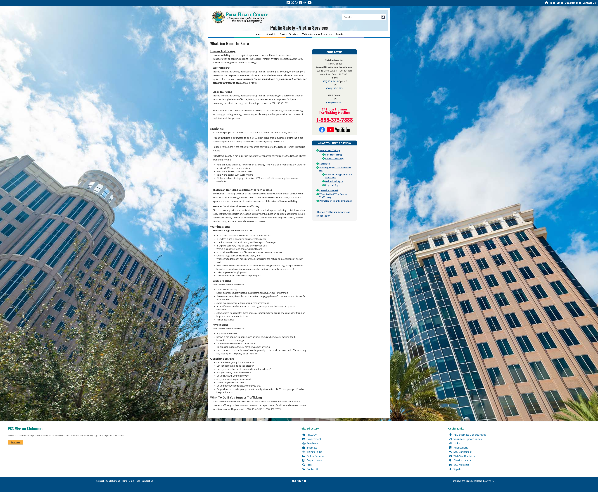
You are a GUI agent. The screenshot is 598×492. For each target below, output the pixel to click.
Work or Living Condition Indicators (338, 176)
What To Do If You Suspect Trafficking (334, 196)
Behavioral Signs (334, 181)
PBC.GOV (311, 434)
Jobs (552, 3)
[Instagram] (296, 2)
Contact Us (589, 3)
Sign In (457, 469)
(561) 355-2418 (330, 81)
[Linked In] (288, 2)
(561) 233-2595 (334, 88)
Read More (15, 442)
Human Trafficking (329, 150)
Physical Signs (332, 185)
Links (560, 3)
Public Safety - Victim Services (299, 27)
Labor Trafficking (334, 158)
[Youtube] (309, 2)
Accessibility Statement (108, 481)
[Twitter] (292, 2)
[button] (383, 17)
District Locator (462, 460)
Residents (312, 443)
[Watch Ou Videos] (338, 129)
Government (313, 439)
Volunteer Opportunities (467, 439)
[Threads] (305, 2)
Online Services (315, 456)
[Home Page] (546, 3)
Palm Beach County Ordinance (335, 200)
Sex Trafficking (333, 154)
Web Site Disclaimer (465, 456)
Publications (460, 447)
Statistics (324, 163)
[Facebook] (300, 2)
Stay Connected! (462, 452)
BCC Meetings (461, 464)
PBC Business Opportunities (469, 434)
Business (311, 447)
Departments (573, 3)
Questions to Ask (328, 190)
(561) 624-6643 (334, 102)
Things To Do (314, 452)
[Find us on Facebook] (322, 129)
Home (124, 481)
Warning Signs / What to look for (335, 169)
